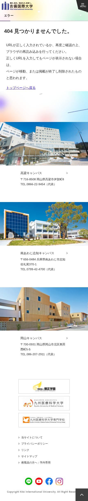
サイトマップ (29, 456)
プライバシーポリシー (34, 443)
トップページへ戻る (21, 88)
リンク (25, 450)
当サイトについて (32, 437)
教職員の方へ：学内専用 (36, 462)
